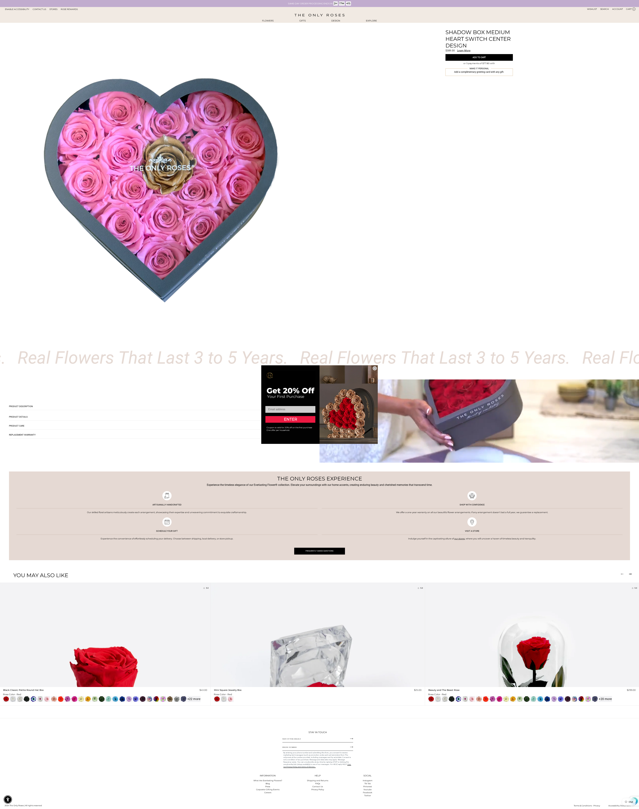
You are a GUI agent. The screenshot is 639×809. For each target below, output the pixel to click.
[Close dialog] (374, 368)
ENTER (290, 419)
